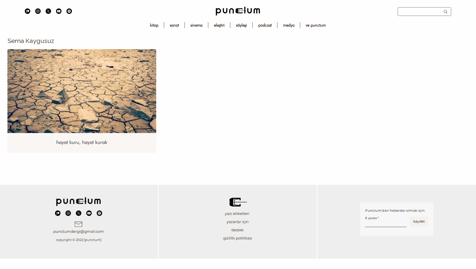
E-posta (371, 218)
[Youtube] (58, 11)
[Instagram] (38, 11)
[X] (48, 11)
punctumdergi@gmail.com (78, 231)
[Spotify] (69, 11)
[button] (237, 213)
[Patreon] (27, 11)
